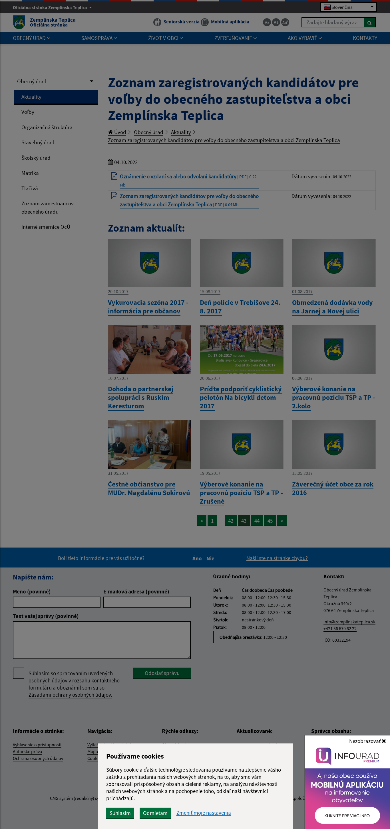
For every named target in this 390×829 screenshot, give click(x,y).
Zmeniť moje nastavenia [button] (203, 813)
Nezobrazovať (365, 740)
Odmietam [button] (155, 813)
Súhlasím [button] (120, 813)
